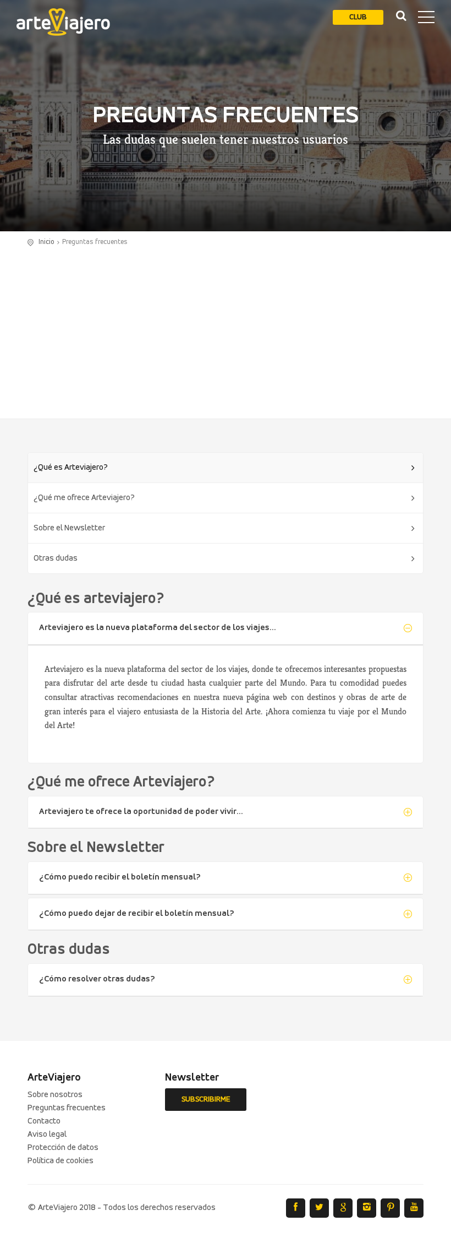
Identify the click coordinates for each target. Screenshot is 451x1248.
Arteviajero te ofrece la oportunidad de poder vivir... (141, 811)
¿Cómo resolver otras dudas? (97, 979)
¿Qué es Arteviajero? (71, 467)
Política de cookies (61, 1161)
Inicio (46, 242)
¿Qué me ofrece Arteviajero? (84, 497)
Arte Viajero (63, 22)
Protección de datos (63, 1147)
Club (358, 17)
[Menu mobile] (426, 19)
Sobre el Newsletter (69, 528)
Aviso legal (47, 1134)
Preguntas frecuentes (67, 1108)
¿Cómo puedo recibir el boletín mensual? (120, 877)
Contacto (44, 1121)
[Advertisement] (225, 330)
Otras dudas (56, 558)
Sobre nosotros (55, 1094)
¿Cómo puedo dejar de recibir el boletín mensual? (136, 913)
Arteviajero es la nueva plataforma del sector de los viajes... (157, 627)
